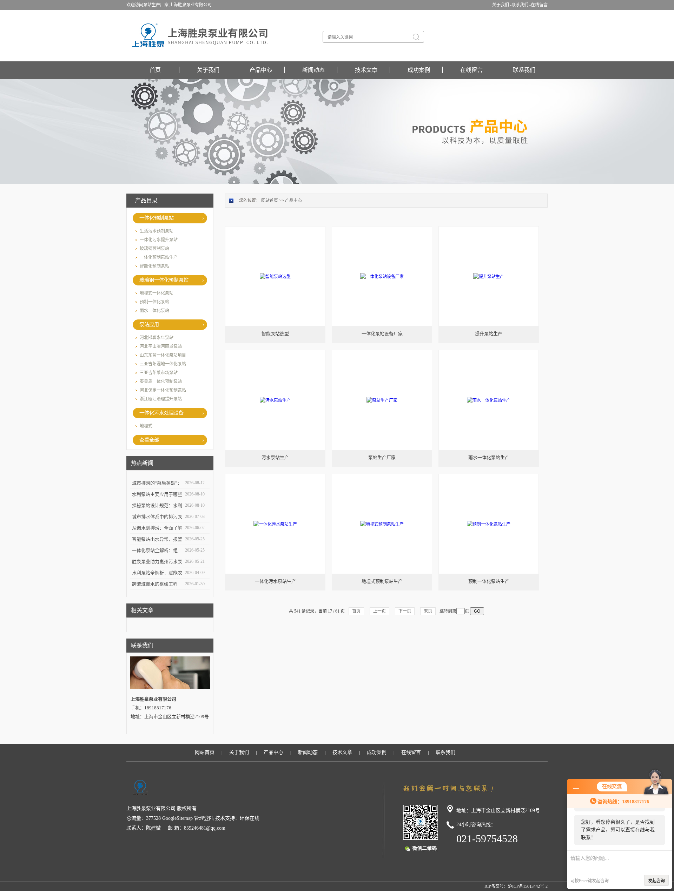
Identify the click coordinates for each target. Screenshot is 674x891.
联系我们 (524, 70)
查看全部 (149, 440)
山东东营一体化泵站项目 (163, 355)
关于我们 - (501, 4)
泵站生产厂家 (382, 457)
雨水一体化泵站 (154, 310)
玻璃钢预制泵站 (154, 248)
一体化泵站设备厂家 (382, 333)
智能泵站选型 (275, 333)
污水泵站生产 (275, 457)
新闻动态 (313, 70)
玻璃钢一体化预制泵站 (164, 280)
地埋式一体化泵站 (156, 293)
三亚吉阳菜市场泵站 (159, 372)
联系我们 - (521, 4)
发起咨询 (656, 880)
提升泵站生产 (488, 333)
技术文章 (366, 70)
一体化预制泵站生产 (159, 257)
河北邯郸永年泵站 (156, 337)
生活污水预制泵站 (156, 231)
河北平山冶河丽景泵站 (161, 346)
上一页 (379, 611)
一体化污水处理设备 (161, 413)
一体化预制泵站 (156, 218)
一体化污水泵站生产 (275, 581)
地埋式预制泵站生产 (382, 581)
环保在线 (249, 818)
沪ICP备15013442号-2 (528, 886)
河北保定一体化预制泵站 (163, 390)
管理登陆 (204, 818)
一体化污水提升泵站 (159, 239)
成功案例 (419, 70)
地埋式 (146, 426)
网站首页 (269, 200)
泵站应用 (149, 324)
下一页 (404, 611)
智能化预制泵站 (154, 266)
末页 (428, 611)
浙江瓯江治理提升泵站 (161, 399)
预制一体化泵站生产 (488, 581)
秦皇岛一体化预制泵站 (161, 381)
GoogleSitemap (177, 818)
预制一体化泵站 (154, 301)
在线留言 (539, 4)
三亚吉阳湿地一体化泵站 (163, 364)
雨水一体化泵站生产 (488, 457)
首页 (155, 70)
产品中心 (261, 70)
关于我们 (208, 70)
